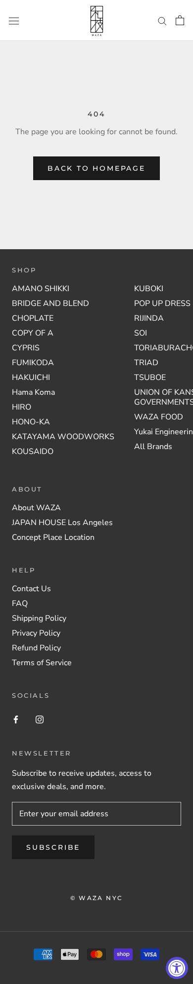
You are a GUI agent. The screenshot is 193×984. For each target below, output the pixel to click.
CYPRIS (26, 348)
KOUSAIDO (32, 451)
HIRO (21, 407)
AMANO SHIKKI (40, 289)
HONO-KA (31, 422)
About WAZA (36, 508)
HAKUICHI (31, 377)
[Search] (162, 20)
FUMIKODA (33, 363)
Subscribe (53, 847)
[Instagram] (40, 719)
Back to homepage (96, 168)
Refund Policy (36, 648)
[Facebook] (16, 719)
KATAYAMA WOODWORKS (63, 437)
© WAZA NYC (96, 898)
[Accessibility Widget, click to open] (177, 968)
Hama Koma (33, 392)
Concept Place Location (53, 537)
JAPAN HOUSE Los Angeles (62, 523)
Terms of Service (42, 663)
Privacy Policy (36, 633)
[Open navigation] (14, 20)
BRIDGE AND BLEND (50, 303)
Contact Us (31, 589)
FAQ (20, 603)
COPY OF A (32, 333)
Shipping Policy (39, 618)
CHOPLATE (32, 318)
